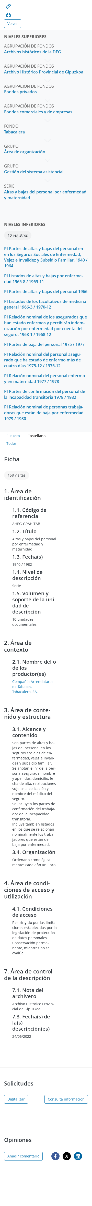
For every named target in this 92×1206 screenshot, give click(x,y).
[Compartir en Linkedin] (78, 1156)
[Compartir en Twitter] (67, 1156)
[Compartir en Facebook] (55, 1156)
